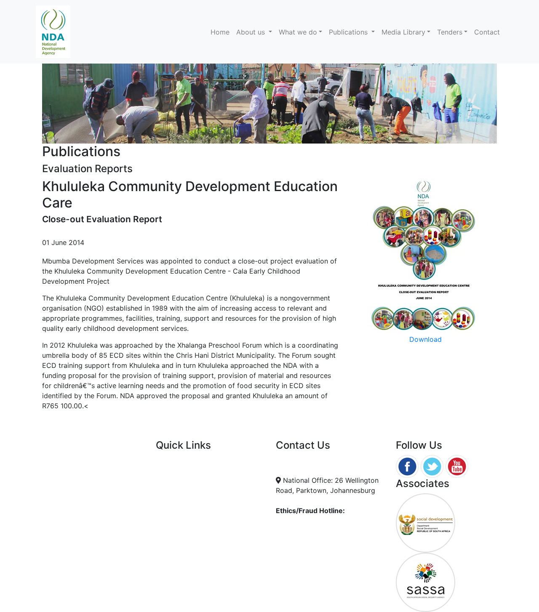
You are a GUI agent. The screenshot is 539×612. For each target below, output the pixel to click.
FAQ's (164, 470)
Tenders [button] (449, 32)
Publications (349, 32)
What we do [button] (298, 32)
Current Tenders (181, 460)
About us (251, 32)
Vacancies (172, 480)
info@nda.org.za (310, 460)
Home (222, 31)
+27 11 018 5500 (310, 470)
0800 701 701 (305, 527)
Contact (487, 32)
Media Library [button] (403, 32)
